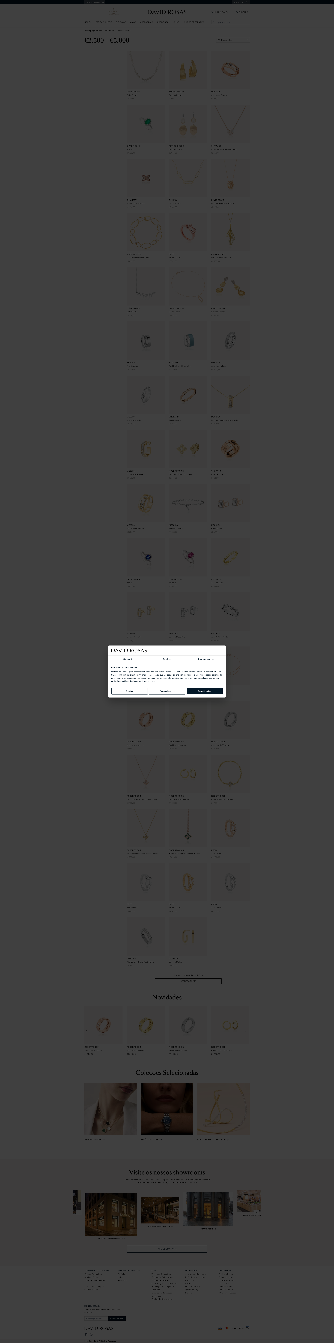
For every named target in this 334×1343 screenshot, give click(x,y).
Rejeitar (129, 691)
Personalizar (165, 691)
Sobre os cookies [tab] (206, 659)
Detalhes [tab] (167, 659)
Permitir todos (204, 691)
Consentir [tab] (127, 659)
